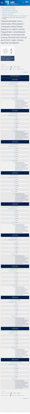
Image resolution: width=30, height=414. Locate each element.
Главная (2, 7)
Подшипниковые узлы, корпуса (9, 8)
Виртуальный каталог (10, 7)
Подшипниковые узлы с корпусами (9, 10)
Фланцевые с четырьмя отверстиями (10, 12)
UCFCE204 (15, 266)
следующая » (25, 72)
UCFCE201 (15, 79)
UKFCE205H (15, 359)
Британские (22, 69)
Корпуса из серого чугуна (7, 14)
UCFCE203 (15, 204)
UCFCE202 (15, 142)
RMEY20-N (15, 297)
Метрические (14, 69)
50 (16, 66)
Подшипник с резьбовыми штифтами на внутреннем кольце (15, 15)
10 (12, 66)
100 (20, 66)
